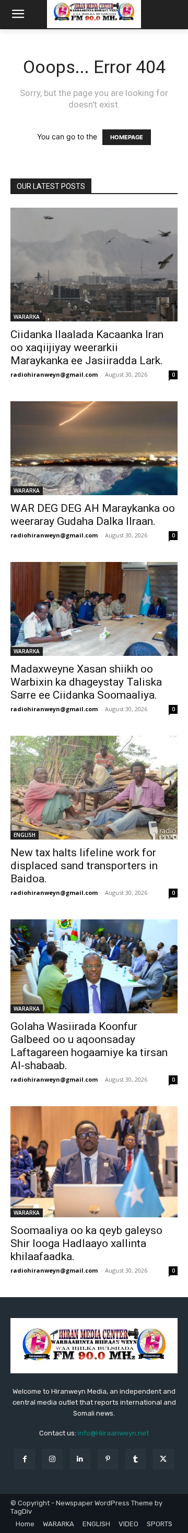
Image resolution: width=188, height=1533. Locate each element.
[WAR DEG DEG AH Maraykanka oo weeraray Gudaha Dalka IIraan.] (94, 448)
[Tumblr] (135, 1459)
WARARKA (27, 316)
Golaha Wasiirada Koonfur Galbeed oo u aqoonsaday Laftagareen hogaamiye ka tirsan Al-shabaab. (89, 1046)
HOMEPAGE (126, 137)
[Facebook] (24, 1459)
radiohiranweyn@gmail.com (54, 374)
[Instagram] (52, 1459)
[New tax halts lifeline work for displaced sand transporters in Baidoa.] (94, 788)
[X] (163, 1459)
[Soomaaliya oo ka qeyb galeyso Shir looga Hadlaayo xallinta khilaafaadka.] (94, 1161)
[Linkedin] (80, 1459)
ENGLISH (25, 835)
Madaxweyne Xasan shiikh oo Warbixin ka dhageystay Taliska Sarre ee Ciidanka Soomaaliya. (86, 682)
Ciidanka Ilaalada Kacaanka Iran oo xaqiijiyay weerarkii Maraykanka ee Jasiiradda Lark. (86, 347)
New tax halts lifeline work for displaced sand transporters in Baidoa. (84, 865)
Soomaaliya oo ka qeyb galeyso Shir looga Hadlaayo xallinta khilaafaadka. (86, 1243)
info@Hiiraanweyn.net (113, 1433)
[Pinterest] (108, 1459)
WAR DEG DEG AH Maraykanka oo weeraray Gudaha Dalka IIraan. (92, 515)
